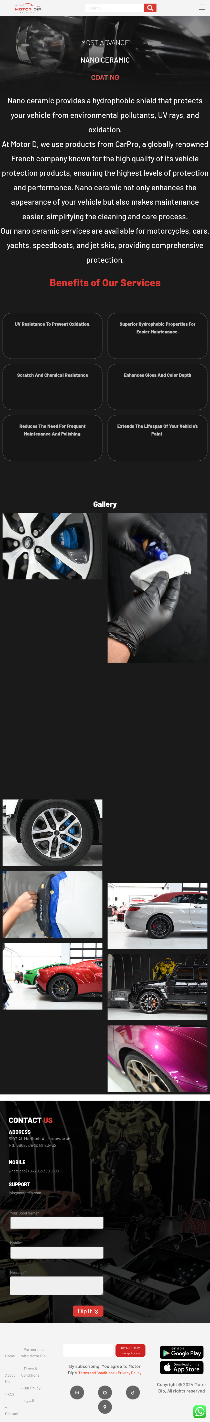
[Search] (150, 8)
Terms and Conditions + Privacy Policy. (110, 1372)
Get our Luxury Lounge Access (130, 1350)
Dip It (85, 1311)
